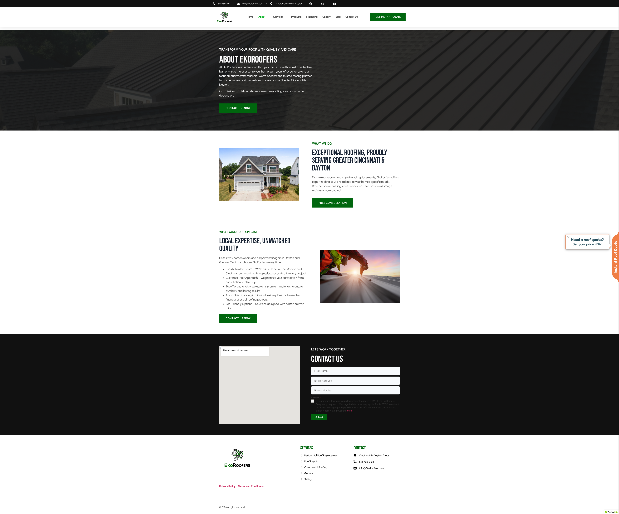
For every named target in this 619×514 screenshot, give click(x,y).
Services (278, 16)
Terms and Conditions (251, 486)
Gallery (326, 16)
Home (250, 16)
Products (296, 16)
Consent (316, 397)
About (261, 16)
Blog (338, 16)
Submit (319, 417)
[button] (263, 17)
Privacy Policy (227, 486)
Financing (312, 16)
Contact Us (351, 16)
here (349, 410)
